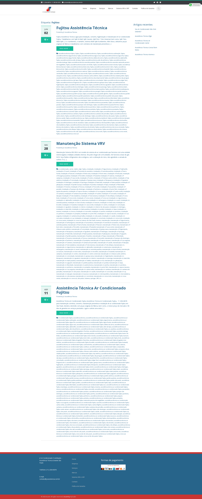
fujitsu (77, 53)
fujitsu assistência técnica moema (98, 100)
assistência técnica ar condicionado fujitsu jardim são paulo (102, 380)
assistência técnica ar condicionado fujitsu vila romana (97, 427)
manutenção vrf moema (64, 238)
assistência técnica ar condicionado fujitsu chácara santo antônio (77, 351)
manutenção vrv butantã (106, 252)
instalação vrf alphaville (119, 169)
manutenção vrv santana (103, 269)
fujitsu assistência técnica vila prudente (89, 129)
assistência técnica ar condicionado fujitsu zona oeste (103, 431)
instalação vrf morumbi (92, 187)
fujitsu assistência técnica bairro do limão (79, 65)
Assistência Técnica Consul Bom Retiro (146, 48)
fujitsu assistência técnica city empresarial (90, 78)
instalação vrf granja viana (87, 180)
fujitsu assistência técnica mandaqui (75, 100)
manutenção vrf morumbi (96, 238)
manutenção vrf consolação (80, 229)
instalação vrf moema (63, 187)
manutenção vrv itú (98, 260)
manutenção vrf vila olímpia (104, 245)
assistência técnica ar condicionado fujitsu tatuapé (106, 414)
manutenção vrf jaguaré (118, 234)
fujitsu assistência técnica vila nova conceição (110, 127)
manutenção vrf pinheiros (64, 240)
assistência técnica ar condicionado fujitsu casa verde (73, 349)
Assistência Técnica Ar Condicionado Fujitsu (91, 290)
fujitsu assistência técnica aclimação (108, 53)
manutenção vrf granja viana (99, 229)
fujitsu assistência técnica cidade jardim (111, 76)
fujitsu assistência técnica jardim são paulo (104, 96)
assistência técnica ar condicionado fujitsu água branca (94, 320)
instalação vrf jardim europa (73, 185)
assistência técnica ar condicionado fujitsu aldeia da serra (95, 324)
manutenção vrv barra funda (111, 249)
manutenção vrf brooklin (71, 227)
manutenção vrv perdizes (118, 265)
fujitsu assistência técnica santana (67, 114)
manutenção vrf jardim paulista (66, 236)
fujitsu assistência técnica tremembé (68, 120)
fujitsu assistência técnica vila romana (114, 129)
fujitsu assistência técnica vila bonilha (115, 120)
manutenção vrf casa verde (105, 227)
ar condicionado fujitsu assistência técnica (71, 318)
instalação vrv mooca (68, 211)
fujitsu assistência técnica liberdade (105, 98)
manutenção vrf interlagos (99, 231)
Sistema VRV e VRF (122, 8)
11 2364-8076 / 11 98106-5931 (52, 2)
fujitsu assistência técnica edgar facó (115, 80)
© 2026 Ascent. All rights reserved (51, 497)
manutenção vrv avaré (72, 249)
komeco (98, 220)
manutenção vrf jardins (84, 236)
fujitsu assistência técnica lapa (83, 98)
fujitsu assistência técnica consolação (91, 80)
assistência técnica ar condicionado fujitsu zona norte (92, 429)
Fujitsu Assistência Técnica (81, 27)
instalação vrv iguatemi (63, 207)
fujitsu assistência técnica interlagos (72, 87)
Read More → (65, 48)
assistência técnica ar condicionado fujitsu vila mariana (95, 420)
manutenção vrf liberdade (115, 236)
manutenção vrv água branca (65, 247)
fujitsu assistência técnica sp (75, 118)
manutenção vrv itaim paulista (66, 260)
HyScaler (73, 497)
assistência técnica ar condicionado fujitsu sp (114, 411)
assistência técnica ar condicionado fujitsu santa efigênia (83, 405)
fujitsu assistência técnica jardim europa (69, 94)
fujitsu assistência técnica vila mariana (102, 125)
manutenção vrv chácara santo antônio (113, 254)
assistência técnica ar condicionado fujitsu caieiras (109, 344)
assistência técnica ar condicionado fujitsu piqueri (106, 396)
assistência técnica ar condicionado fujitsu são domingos (88, 409)
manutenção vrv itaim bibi (121, 258)
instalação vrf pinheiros (93, 189)
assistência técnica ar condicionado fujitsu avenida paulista (75, 333)
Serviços (102, 8)
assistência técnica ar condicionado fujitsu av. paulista (98, 329)
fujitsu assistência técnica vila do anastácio (70, 123)
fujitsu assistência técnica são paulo (103, 116)
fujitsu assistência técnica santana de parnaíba (94, 114)
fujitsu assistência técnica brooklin (76, 69)
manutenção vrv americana (102, 247)
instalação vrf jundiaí (89, 185)
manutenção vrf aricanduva (84, 223)
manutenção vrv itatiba (83, 260)
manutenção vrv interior (88, 258)
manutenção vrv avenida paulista (91, 249)
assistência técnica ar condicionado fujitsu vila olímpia (100, 425)
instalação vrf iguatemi (120, 180)
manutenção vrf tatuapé (120, 243)
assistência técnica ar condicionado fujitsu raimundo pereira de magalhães (80, 400)
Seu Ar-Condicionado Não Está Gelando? (145, 30)
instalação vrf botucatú (115, 173)
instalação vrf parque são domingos (73, 189)
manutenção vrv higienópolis (103, 256)
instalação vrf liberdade (116, 185)
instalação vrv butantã (69, 205)
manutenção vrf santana (64, 243)
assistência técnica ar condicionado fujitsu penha (79, 394)
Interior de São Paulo (88, 220)
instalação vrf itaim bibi (94, 182)
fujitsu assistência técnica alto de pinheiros (95, 60)
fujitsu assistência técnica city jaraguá (117, 78)
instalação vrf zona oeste (85, 198)
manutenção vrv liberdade (64, 265)
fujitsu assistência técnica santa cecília (86, 111)
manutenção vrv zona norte (103, 276)
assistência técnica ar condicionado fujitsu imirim (78, 367)
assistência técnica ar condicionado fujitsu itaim (105, 369)
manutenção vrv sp (120, 272)
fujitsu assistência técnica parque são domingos (77, 105)
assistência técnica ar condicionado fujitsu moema (84, 387)
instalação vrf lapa (102, 185)
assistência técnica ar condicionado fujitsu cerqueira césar (110, 349)
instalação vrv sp (68, 218)
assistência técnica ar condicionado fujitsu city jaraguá (84, 356)
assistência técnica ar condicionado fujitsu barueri (112, 336)
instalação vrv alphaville (64, 200)
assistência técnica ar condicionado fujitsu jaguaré (100, 373)
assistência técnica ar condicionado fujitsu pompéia (105, 398)
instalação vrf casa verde (71, 178)
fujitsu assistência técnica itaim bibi (67, 89)
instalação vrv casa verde (85, 205)
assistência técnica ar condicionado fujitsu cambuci (72, 347)
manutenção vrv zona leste (84, 276)
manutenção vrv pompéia (82, 267)
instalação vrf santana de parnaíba (75, 194)
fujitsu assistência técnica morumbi (72, 102)
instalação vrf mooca (77, 187)
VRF (97, 278)
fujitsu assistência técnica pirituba (85, 109)
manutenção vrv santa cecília (85, 269)
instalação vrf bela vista (83, 173)
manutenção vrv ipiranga (105, 258)
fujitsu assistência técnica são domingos (78, 116)
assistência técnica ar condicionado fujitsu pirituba (72, 398)
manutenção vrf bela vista (111, 225)
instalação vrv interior (79, 207)
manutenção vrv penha (101, 265)
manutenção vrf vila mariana (86, 245)
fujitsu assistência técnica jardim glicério (95, 94)
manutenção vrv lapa (116, 263)
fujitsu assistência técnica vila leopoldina (98, 123)
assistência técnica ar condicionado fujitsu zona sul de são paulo (77, 436)
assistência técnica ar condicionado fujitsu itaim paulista (100, 371)
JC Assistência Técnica (70, 32)
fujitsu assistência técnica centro (98, 73)
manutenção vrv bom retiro (72, 252)
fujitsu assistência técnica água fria (112, 56)
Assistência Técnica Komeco (144, 54)
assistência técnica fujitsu (66, 53)
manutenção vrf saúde (105, 243)
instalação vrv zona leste (98, 218)
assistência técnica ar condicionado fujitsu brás (106, 338)
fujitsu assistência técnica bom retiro (102, 67)
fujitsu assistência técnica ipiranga (96, 87)
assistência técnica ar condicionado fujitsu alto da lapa (93, 327)
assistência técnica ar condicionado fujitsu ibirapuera (81, 365)
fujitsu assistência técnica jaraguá (89, 91)
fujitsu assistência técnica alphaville (115, 58)
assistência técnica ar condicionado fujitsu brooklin (78, 342)
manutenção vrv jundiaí (101, 263)
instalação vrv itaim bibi (63, 209)
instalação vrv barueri (92, 202)
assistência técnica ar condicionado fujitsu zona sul (109, 434)
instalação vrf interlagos (64, 182)
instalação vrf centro (86, 178)
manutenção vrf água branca (119, 220)
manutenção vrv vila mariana (65, 276)
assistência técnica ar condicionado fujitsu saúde (83, 411)
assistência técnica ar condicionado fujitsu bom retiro (73, 338)
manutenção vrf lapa (99, 236)
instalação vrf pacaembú (108, 187)
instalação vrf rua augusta (96, 191)
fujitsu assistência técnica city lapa (67, 80)
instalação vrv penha (98, 211)
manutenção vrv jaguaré (64, 263)
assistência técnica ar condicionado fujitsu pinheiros (73, 396)
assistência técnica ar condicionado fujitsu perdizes (112, 394)
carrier (71, 169)
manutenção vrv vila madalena (120, 274)
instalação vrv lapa (111, 209)
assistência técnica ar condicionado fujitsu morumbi (77, 389)
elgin (80, 169)
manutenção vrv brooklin (90, 252)
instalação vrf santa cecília (114, 191)
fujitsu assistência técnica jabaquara (117, 89)
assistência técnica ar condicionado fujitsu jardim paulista (97, 378)
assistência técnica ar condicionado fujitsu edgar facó (81, 360)
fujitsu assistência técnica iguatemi (100, 85)
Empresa (93, 8)
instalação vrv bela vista (108, 202)
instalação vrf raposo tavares (78, 191)
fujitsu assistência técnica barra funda (105, 65)
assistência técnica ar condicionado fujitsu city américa (83, 353)
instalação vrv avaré (113, 200)
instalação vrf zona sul (101, 198)
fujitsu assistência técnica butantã (98, 69)
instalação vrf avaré (62, 171)
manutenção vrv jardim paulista (83, 263)
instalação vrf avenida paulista (103, 171)
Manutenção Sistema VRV (80, 143)
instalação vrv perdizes (113, 211)
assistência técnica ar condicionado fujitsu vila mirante (96, 423)
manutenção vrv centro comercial (89, 254)
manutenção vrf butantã (88, 227)
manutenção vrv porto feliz (99, 267)
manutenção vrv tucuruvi (81, 274)
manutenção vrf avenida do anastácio (106, 223)
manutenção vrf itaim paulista (82, 234)
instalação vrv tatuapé (82, 218)
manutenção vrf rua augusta (121, 240)
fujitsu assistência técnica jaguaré (67, 91)
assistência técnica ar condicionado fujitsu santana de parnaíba (82, 407)
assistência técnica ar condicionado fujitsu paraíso (72, 391)
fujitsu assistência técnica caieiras (76, 71)
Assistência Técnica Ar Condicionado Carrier (142, 42)
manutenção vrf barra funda (77, 225)
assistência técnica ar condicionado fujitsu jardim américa (95, 376)
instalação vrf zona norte (68, 198)
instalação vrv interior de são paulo (97, 207)
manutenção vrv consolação (65, 256)
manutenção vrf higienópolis (118, 229)
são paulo (81, 278)
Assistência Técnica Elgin (143, 36)
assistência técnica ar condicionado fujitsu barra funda (78, 336)
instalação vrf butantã (93, 176)
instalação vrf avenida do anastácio (81, 171)
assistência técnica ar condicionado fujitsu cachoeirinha (74, 344)
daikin (76, 169)
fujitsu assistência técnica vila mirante (82, 127)
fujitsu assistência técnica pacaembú (96, 102)
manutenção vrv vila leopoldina (99, 274)
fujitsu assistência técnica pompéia (107, 109)
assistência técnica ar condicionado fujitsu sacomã (85, 402)
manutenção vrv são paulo (71, 272)
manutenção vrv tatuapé (64, 274)
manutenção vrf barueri (94, 225)
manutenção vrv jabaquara (113, 260)
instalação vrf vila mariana (89, 196)
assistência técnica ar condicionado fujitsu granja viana (84, 362)
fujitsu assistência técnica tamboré (96, 118)
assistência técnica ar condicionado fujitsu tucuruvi (99, 416)
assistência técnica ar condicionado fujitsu (99, 318)
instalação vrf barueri (68, 173)
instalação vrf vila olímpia (106, 196)
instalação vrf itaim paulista (111, 182)
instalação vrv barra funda (76, 202)
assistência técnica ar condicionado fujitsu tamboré (72, 414)
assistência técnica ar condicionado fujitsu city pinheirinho (80, 358)
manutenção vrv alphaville (84, 247)
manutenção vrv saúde (88, 272)
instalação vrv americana (80, 200)
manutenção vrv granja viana (84, 256)
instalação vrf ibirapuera (105, 180)
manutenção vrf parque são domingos (117, 238)
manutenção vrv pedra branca (83, 265)
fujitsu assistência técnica (88, 53)
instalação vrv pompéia (72, 214)
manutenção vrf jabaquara (101, 234)
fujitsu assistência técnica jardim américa (114, 91)
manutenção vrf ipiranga (116, 231)
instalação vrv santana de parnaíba (73, 216)
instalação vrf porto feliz (109, 189)
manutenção (106, 220)
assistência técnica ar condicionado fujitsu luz (91, 385)
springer (93, 278)
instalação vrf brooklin (78, 176)
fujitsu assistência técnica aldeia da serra (90, 58)
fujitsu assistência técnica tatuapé (119, 118)
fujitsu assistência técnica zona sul (67, 134)
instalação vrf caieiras (107, 176)
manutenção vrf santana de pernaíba (85, 243)
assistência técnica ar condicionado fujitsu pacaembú (112, 389)
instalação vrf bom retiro (99, 173)
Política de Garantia (147, 8)
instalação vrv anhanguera (97, 200)
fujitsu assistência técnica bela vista (78, 67)
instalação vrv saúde (108, 216)
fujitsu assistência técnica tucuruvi (91, 120)
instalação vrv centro (101, 205)
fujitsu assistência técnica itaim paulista (92, 89)
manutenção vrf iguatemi (82, 231)
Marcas (110, 8)
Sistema (87, 278)
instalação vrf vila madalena (71, 196)
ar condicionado (63, 169)
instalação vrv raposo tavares (107, 214)
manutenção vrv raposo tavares (119, 267)
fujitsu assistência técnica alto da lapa (68, 60)
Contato (135, 8)
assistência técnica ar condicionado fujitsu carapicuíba (107, 347)
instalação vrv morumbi (83, 211)
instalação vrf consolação (70, 180)
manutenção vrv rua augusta (65, 269)
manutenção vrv (119, 245)
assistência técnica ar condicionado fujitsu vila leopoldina (97, 418)
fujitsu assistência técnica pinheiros (108, 107)
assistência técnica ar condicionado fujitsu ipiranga (72, 369)
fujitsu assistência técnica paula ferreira (106, 105)
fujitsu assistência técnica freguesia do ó (69, 82)
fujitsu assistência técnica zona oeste (115, 131)
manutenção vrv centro (70, 254)
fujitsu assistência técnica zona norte (90, 131)
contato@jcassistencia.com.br (73, 2)
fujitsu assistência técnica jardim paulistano (76, 96)
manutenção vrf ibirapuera (65, 231)
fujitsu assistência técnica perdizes (85, 107)
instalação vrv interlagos (117, 207)
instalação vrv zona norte (114, 218)
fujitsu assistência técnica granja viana (95, 82)
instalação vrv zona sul (74, 220)
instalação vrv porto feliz (89, 214)
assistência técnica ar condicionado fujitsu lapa (96, 382)
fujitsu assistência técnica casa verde (76, 73)
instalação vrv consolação (116, 205)
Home (85, 8)
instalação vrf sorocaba (109, 194)
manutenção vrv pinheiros (64, 267)
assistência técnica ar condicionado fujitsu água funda (93, 322)
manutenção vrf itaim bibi (64, 234)
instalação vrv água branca (117, 198)
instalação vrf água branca (102, 169)
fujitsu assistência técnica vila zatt (67, 131)
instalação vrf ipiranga (79, 182)
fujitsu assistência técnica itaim (117, 87)
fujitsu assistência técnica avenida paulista (81, 62)
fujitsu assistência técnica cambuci (99, 71)
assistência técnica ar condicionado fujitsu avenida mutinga (109, 331)
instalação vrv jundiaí (97, 209)
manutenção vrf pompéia (82, 240)
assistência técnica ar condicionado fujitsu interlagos (111, 367)
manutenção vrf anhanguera (65, 223)
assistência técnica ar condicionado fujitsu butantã (111, 342)
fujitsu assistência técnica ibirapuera (76, 85)
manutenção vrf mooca (79, 238)
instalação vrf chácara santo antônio (105, 178)
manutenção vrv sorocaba (104, 272)
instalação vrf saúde (94, 194)
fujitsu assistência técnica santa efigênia (113, 111)
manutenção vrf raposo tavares (100, 240)
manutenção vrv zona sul (69, 278)
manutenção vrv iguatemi (72, 258)
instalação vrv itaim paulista (81, 209)
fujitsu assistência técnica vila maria (77, 125)
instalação (90, 169)
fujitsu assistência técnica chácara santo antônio (82, 76)
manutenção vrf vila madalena (66, 245)
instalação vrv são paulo (93, 216)
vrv (100, 278)
